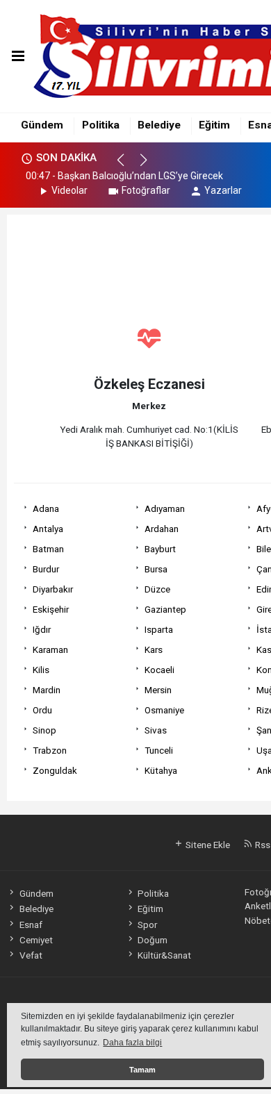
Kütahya (161, 770)
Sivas (156, 730)
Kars (154, 649)
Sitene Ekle (206, 844)
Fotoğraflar (146, 190)
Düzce (157, 589)
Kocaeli (159, 669)
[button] (126, 166)
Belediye (159, 125)
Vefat (30, 955)
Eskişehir (51, 609)
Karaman (50, 649)
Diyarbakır (53, 589)
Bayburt (160, 548)
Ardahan (162, 528)
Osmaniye (164, 709)
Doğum (152, 939)
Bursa (156, 568)
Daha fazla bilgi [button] (132, 1042)
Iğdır (42, 629)
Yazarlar (223, 190)
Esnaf (30, 924)
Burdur (46, 568)
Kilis (41, 669)
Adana (46, 508)
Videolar (69, 190)
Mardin (46, 689)
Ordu (42, 709)
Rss (261, 844)
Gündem (42, 125)
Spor (147, 924)
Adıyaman (165, 508)
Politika (101, 125)
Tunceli (159, 750)
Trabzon (50, 750)
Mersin (158, 689)
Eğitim (214, 125)
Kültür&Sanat (164, 955)
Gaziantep (165, 609)
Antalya (48, 528)
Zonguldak (55, 770)
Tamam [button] (142, 1070)
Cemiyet (35, 939)
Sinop (44, 730)
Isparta (159, 629)
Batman (48, 548)
